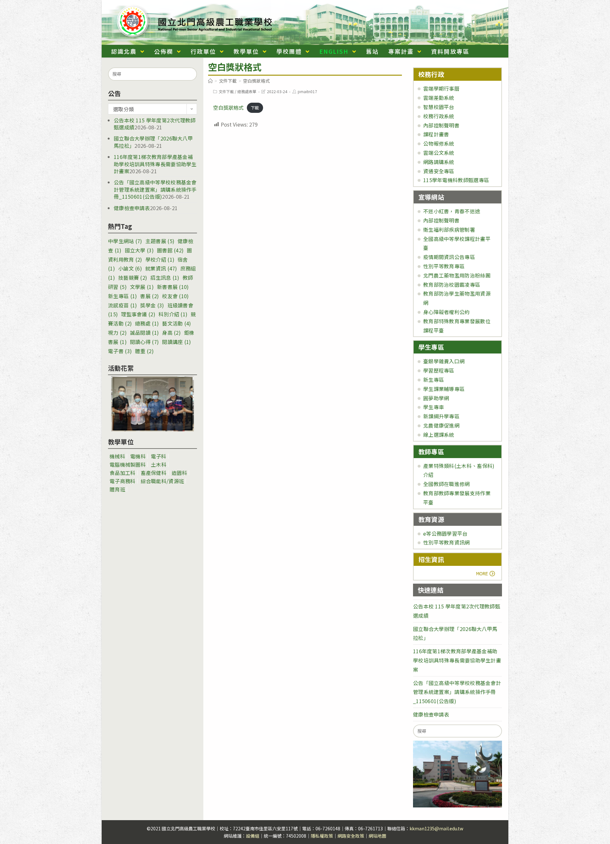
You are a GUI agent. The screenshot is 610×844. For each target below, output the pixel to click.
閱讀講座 (176, 342)
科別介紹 (173, 314)
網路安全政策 (350, 836)
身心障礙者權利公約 (446, 312)
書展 (149, 296)
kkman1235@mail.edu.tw (436, 828)
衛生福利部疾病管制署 (449, 229)
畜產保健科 (154, 473)
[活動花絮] (152, 403)
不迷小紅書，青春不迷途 (451, 211)
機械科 (117, 456)
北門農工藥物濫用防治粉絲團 (457, 275)
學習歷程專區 (438, 370)
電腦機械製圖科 (128, 464)
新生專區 (122, 296)
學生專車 (433, 407)
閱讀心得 (144, 342)
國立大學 (139, 250)
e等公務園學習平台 (445, 533)
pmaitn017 (307, 91)
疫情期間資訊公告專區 (449, 257)
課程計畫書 (436, 134)
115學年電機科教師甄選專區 (456, 180)
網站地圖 (377, 836)
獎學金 (152, 305)
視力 (117, 332)
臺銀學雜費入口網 (443, 361)
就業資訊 (161, 268)
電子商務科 (123, 481)
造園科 (179, 473)
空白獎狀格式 (228, 107)
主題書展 (160, 241)
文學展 (142, 287)
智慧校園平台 (438, 107)
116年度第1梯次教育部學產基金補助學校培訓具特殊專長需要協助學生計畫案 (155, 164)
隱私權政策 (322, 836)
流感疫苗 (122, 305)
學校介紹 (160, 259)
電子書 (120, 351)
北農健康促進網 (441, 425)
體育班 (117, 489)
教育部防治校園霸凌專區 (451, 284)
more (436, 573)
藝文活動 (176, 323)
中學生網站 (125, 241)
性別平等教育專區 (443, 266)
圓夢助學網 (436, 398)
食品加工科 (123, 473)
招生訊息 (164, 277)
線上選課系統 (438, 434)
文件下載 (226, 91)
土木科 (158, 464)
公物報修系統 (438, 143)
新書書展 (173, 287)
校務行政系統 (438, 116)
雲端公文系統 (438, 152)
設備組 (252, 836)
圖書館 (170, 250)
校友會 (175, 296)
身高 (171, 332)
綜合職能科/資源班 (162, 481)
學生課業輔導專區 (443, 389)
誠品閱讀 (144, 332)
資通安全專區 (438, 171)
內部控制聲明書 (441, 125)
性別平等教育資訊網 (446, 542)
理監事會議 (138, 314)
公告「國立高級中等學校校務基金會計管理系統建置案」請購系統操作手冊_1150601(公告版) (155, 189)
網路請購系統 (438, 162)
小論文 (130, 268)
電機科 (138, 456)
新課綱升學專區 (441, 416)
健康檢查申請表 (132, 208)
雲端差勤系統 (438, 97)
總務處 (147, 323)
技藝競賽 (132, 277)
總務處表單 (246, 91)
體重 (144, 351)
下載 (255, 108)
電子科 (158, 456)
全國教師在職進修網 (446, 484)
